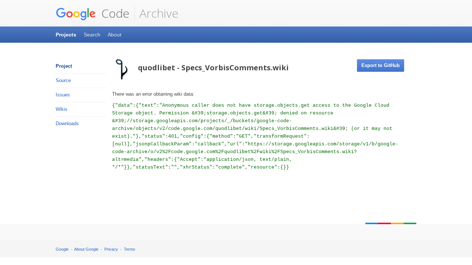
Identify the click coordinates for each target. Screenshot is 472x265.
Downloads (67, 123)
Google (62, 249)
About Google (86, 249)
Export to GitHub (380, 65)
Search (92, 35)
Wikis (61, 109)
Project (64, 66)
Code (113, 13)
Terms (129, 249)
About (114, 35)
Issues (63, 95)
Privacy (111, 249)
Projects (66, 35)
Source (63, 80)
